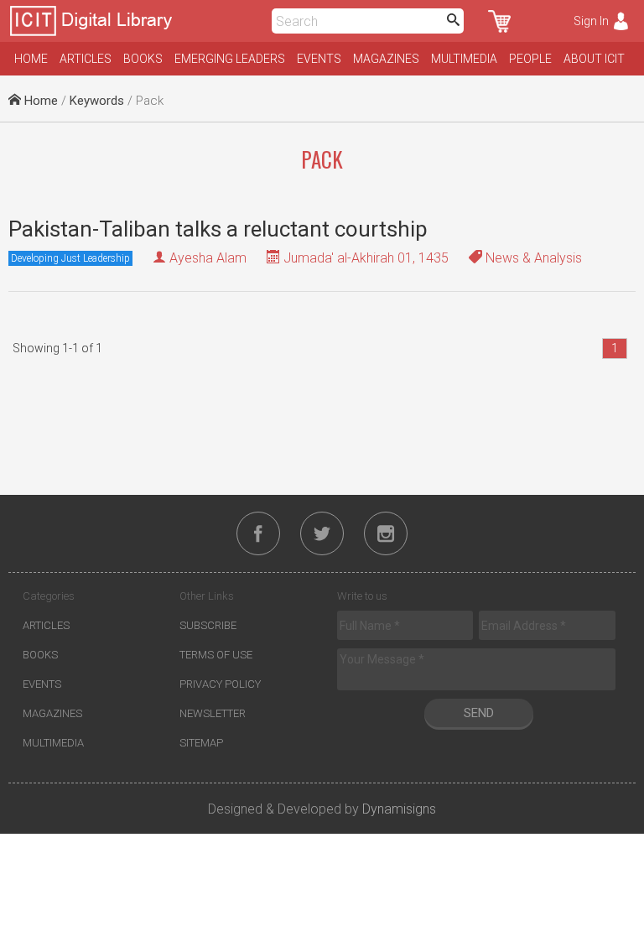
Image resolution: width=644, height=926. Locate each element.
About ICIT (594, 58)
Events (319, 58)
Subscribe (207, 625)
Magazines (386, 58)
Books (143, 58)
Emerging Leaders (229, 58)
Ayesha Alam (208, 258)
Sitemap (201, 742)
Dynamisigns (399, 809)
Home (31, 58)
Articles (86, 58)
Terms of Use (215, 654)
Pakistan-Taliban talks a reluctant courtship (218, 229)
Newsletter (212, 713)
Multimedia (464, 58)
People (530, 58)
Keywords (97, 100)
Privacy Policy (220, 684)
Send (479, 713)
